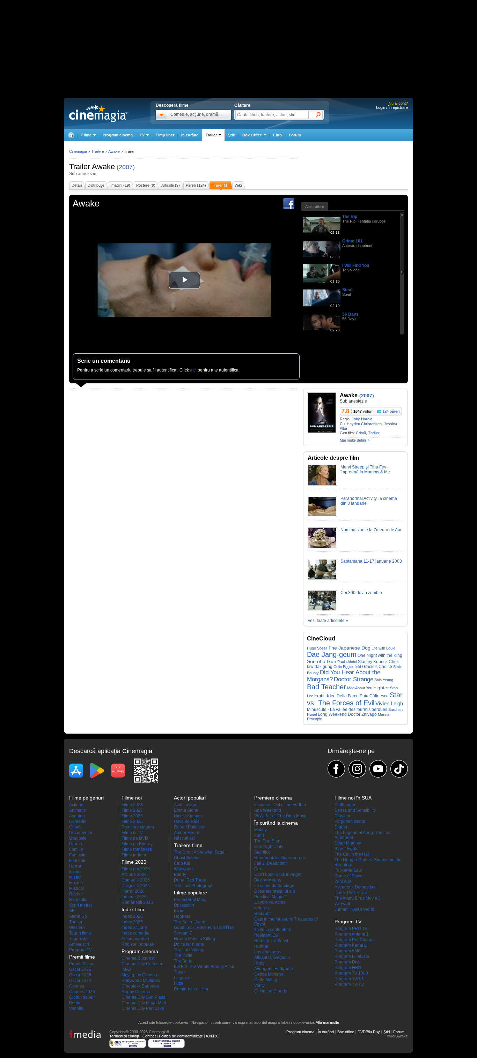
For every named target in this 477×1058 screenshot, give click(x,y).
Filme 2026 (132, 815)
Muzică (76, 882)
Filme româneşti (137, 849)
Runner (261, 946)
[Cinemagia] (71, 135)
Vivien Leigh (389, 703)
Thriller (374, 433)
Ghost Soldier (187, 857)
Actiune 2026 (134, 874)
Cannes (76, 986)
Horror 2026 (133, 891)
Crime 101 (352, 241)
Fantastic (77, 855)
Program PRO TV (351, 928)
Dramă (75, 843)
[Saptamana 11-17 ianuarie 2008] (322, 578)
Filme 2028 (132, 804)
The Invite (183, 955)
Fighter (381, 687)
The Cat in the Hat (352, 854)
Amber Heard (186, 832)
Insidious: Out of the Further (280, 804)
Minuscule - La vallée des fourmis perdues (347, 709)
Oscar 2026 (80, 969)
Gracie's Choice (377, 666)
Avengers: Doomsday (355, 887)
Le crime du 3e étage (274, 885)
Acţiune (76, 804)
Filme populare (190, 892)
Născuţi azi (184, 838)
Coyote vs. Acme (270, 902)
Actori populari (135, 938)
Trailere (97, 151)
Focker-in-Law (348, 870)
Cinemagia (78, 151)
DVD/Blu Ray (369, 1032)
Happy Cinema (136, 991)
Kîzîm (179, 910)
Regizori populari (138, 944)
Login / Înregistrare (392, 107)
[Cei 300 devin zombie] (322, 609)
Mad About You (359, 688)
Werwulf (342, 903)
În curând (190, 135)
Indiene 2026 (134, 896)
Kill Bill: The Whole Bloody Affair (204, 966)
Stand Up (78, 916)
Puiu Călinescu (374, 695)
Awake (103, 166)
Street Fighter (347, 848)
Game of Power (349, 875)
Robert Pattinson (190, 827)
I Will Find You (355, 265)
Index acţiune (134, 927)
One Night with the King (380, 655)
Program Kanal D (351, 945)
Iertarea (261, 908)
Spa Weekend (267, 810)
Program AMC (348, 950)
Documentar (81, 832)
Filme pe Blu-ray (137, 843)
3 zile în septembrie (272, 929)
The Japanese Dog (349, 648)
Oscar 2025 (80, 975)
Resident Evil (266, 935)
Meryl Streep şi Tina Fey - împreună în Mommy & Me (365, 469)
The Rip (349, 216)
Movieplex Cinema (139, 975)
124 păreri (390, 411)
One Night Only (268, 846)
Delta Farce (348, 695)
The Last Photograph (194, 885)
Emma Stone (186, 810)
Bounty (313, 673)
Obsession (184, 905)
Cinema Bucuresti (138, 958)
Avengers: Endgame (273, 968)
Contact (149, 1036)
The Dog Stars (267, 841)
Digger (341, 827)
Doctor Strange (353, 679)
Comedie (78, 821)
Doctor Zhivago (362, 714)
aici (193, 370)
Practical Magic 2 (270, 896)
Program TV (80, 949)
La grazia (183, 977)
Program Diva (348, 962)
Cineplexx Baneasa (140, 986)
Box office (345, 1032)
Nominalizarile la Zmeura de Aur (371, 529)
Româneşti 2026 (137, 902)
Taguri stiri (79, 938)
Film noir (77, 860)
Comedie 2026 (136, 880)
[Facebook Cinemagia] (336, 769)
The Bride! (183, 961)
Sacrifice (262, 852)
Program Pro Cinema (355, 939)
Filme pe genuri (86, 798)
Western (77, 927)
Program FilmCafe (352, 956)
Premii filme (82, 957)
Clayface (343, 815)
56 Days (350, 314)
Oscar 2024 (80, 980)
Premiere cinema (138, 827)
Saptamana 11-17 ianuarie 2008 (371, 561)
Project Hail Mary (190, 899)
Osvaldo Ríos (186, 821)
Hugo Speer (317, 648)
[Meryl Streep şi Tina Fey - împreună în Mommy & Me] (322, 484)
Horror (75, 866)
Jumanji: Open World (354, 909)
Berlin (74, 1002)
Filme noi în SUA (353, 798)
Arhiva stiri (79, 944)
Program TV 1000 (351, 973)
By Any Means (267, 880)
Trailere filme (188, 845)
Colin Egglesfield (347, 667)
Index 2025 (132, 922)
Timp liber (165, 135)
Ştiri (231, 135)
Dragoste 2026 (136, 885)
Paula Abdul (347, 662)
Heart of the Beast (271, 940)
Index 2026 (132, 916)
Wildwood (183, 868)
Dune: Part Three (190, 880)
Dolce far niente (189, 944)
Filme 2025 (132, 821)
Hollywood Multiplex (141, 980)
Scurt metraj (80, 905)
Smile (397, 667)
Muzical (76, 888)
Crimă (361, 433)
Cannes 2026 (82, 991)
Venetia (76, 1008)
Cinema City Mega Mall (144, 1002)
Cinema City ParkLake (143, 1008)
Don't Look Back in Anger (278, 874)
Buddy (180, 874)
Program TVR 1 (349, 978)
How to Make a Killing (194, 938)
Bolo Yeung (383, 680)
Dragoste (78, 838)
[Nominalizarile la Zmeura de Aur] (322, 547)
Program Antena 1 (352, 934)
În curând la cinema (276, 823)
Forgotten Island (350, 821)
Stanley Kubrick (373, 661)
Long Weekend (332, 714)
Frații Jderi (325, 695)
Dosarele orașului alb (274, 891)
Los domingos (267, 952)
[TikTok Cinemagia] (399, 769)
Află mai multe (327, 1022)
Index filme (134, 909)
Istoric (74, 871)
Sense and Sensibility (355, 810)
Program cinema (118, 135)
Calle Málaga (267, 979)
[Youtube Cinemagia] (378, 769)
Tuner (179, 972)
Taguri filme (80, 933)
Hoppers (182, 916)
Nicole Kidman (188, 815)
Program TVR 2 (349, 984)
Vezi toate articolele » (328, 620)
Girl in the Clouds (270, 991)
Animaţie (77, 810)
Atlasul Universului (272, 957)
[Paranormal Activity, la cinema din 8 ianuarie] (322, 515)
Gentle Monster (268, 974)
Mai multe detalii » (354, 440)
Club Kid (182, 863)
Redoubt (262, 913)
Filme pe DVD (135, 838)
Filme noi (132, 798)
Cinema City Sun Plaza (144, 997)
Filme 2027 (132, 810)
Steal (347, 289)
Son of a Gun (321, 661)
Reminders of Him (191, 988)
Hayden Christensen (364, 424)
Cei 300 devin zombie (361, 592)
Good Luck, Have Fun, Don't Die (204, 927)
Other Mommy (348, 843)
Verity (259, 985)
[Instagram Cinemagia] (357, 769)
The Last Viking (188, 949)
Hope (259, 963)
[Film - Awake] (321, 431)
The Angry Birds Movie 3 (358, 898)
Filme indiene (134, 855)
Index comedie (135, 933)
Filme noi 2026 (136, 868)
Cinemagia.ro (98, 113)
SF (71, 910)
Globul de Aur (82, 997)
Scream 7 (183, 933)
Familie (76, 849)
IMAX (127, 969)
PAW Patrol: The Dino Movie (281, 815)
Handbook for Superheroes (280, 857)
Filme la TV (132, 832)
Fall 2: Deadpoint (270, 863)
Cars (258, 868)
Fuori (259, 835)
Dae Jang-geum (332, 654)
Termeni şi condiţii (124, 1036)
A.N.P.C (212, 1036)
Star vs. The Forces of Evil (355, 699)
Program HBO (348, 967)
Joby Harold (362, 419)
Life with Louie (383, 648)
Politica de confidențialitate (181, 1036)
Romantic (78, 899)
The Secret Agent (190, 922)
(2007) (126, 167)
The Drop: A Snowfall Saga (199, 852)
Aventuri (77, 815)
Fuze (178, 983)
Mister (75, 877)
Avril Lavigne (186, 804)
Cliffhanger (345, 804)
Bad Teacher (326, 687)
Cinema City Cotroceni (143, 963)
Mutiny (260, 829)
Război (76, 894)
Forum (295, 135)
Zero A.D (343, 881)
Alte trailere (314, 206)
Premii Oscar (81, 963)
